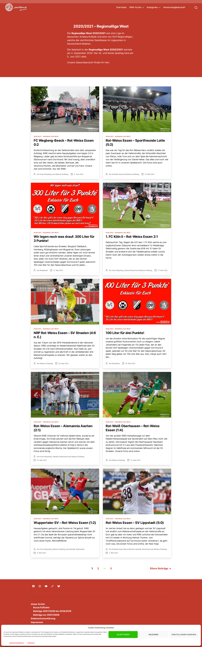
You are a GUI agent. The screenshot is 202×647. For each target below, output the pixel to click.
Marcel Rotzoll (130, 270)
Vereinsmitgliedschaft (174, 7)
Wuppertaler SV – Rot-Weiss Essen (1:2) (65, 523)
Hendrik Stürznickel (60, 457)
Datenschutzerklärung (16, 643)
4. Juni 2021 (78, 174)
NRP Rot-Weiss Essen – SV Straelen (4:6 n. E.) (65, 335)
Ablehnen (153, 634)
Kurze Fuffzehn (41, 607)
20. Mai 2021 (63, 363)
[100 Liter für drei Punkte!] (137, 301)
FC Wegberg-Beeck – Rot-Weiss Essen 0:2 (64, 142)
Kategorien (152, 7)
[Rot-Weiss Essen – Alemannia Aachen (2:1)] (65, 395)
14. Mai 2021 (42, 460)
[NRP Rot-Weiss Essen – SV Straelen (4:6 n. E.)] (65, 301)
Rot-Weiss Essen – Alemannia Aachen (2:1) (63, 428)
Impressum (30, 643)
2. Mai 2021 (113, 553)
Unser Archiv (38, 604)
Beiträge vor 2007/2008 (46, 615)
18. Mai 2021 (130, 363)
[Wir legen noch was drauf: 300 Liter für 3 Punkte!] (65, 205)
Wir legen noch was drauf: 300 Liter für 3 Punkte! (64, 239)
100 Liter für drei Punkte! (125, 333)
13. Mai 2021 (135, 460)
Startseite (121, 7)
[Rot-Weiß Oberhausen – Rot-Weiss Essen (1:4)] (137, 395)
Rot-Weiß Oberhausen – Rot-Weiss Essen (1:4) (133, 428)
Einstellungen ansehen (184, 634)
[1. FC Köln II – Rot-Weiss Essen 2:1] (137, 205)
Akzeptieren (123, 634)
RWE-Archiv (135, 7)
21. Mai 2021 (58, 270)
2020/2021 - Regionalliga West (46, 136)
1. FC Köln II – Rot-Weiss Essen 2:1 (132, 237)
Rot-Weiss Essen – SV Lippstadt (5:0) (135, 523)
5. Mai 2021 (41, 553)
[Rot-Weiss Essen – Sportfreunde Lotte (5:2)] (137, 109)
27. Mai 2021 (150, 174)
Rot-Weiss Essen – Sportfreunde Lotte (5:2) (135, 142)
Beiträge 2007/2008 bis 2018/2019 (52, 611)
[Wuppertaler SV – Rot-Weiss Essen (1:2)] (65, 491)
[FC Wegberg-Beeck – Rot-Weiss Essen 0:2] (65, 109)
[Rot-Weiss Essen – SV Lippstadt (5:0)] (137, 491)
